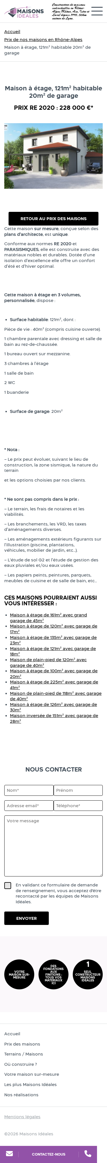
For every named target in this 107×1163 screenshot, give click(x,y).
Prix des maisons (22, 1044)
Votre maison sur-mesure (31, 1074)
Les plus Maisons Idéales (30, 1084)
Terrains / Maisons (23, 1054)
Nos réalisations (21, 1094)
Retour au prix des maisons (53, 218)
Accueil (12, 31)
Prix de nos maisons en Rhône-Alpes (43, 39)
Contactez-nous (48, 1154)
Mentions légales (22, 1116)
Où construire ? (20, 1064)
